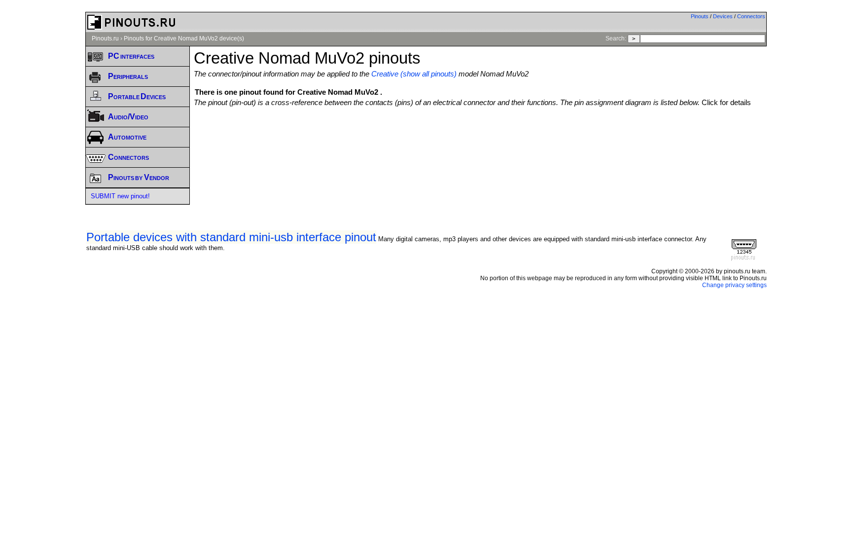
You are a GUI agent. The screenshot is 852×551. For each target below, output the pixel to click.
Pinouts (700, 16)
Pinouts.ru (105, 38)
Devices (723, 16)
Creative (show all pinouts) (414, 74)
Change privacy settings (734, 285)
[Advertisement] (480, 133)
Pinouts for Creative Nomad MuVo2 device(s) (184, 38)
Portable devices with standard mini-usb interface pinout (231, 237)
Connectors (751, 16)
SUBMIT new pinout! (120, 196)
